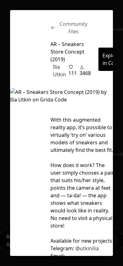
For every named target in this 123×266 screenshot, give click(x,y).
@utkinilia (87, 248)
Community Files (73, 27)
